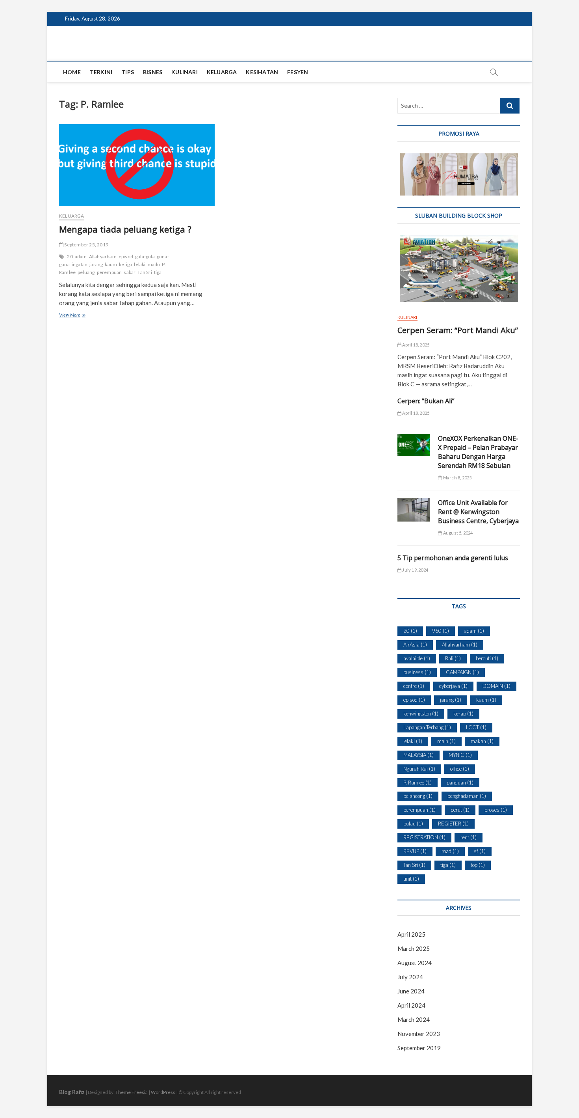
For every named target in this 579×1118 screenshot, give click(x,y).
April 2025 (411, 934)
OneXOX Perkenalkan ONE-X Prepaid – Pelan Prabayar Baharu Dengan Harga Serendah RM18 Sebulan (478, 452)
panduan (460, 782)
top (478, 865)
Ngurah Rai (419, 769)
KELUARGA (222, 72)
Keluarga (71, 216)
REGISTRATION (424, 837)
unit (411, 879)
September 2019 (419, 1047)
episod (126, 256)
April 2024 (411, 1005)
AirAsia (415, 644)
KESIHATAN (262, 72)
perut (460, 810)
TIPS (127, 72)
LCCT (476, 727)
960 (440, 631)
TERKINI (101, 72)
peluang (86, 272)
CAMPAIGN (462, 672)
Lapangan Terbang (427, 727)
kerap (463, 713)
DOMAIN (496, 686)
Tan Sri (144, 272)
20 (69, 256)
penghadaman (466, 796)
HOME (72, 72)
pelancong (417, 796)
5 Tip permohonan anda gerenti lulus (452, 557)
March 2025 (413, 948)
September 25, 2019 (85, 245)
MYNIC (460, 755)
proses (495, 810)
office (459, 769)
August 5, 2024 (457, 532)
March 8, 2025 (456, 477)
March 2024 (413, 1019)
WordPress (163, 1092)
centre (413, 686)
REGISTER (453, 823)
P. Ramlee (417, 782)
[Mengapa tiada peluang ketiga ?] (137, 165)
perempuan (109, 272)
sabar (129, 272)
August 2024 (414, 962)
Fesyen (297, 72)
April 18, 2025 (415, 344)
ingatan (79, 264)
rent (468, 837)
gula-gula (145, 256)
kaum (111, 264)
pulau (413, 823)
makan (482, 741)
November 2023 (418, 1033)
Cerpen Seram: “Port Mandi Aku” (457, 330)
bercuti (487, 658)
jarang (96, 264)
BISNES (152, 72)
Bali (453, 658)
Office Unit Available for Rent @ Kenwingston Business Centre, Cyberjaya (478, 511)
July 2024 (410, 976)
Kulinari (407, 317)
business (417, 672)
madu (154, 264)
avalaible (416, 658)
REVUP (415, 851)
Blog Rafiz (72, 1091)
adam (81, 256)
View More (78, 315)
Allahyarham (103, 256)
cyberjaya (453, 686)
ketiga (125, 264)
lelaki (139, 264)
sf (480, 851)
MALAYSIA (418, 755)
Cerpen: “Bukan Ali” (426, 401)
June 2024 (411, 991)
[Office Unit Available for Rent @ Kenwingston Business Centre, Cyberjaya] (413, 510)
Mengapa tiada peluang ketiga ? (125, 229)
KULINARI (184, 72)
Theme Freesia (131, 1092)
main (446, 741)
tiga (158, 272)
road (450, 851)
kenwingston (420, 713)
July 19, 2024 (414, 569)
